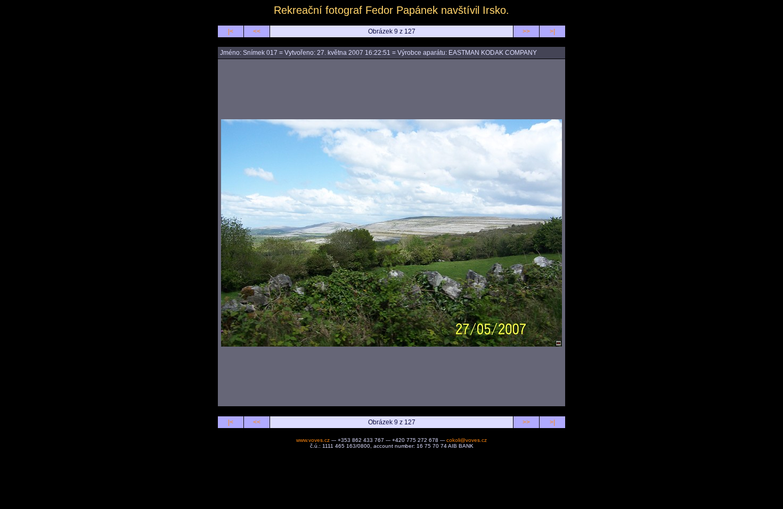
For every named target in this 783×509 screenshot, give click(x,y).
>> (526, 31)
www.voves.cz (313, 440)
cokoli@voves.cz (466, 440)
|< (230, 31)
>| (552, 31)
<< (256, 31)
